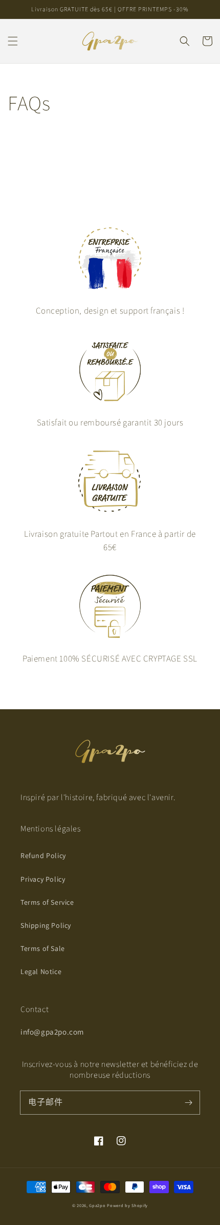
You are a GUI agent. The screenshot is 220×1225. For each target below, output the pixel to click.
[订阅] (188, 1102)
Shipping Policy (45, 925)
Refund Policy (43, 855)
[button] (13, 41)
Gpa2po (97, 1205)
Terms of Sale (42, 948)
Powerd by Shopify (127, 1205)
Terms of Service (47, 902)
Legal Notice (40, 971)
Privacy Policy (42, 879)
